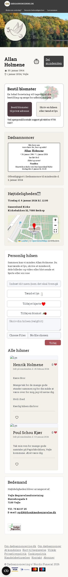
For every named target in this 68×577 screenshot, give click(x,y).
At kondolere (12, 550)
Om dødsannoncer (49, 546)
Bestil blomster (19, 109)
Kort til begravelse (34, 550)
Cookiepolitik (37, 554)
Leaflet (24, 240)
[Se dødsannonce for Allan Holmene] (34, 157)
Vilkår (52, 550)
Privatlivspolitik (15, 554)
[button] (34, 226)
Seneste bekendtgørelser (34, 10)
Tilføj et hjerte (32, 303)
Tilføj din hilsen (53, 343)
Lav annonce (52, 10)
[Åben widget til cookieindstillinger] (6, 571)
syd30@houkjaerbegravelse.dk (36, 512)
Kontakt (37, 557)
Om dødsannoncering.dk (20, 546)
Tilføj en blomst (31, 313)
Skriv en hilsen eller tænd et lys (48, 109)
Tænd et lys (32, 293)
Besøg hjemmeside (20, 518)
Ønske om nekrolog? (13, 10)
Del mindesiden (54, 61)
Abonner (49, 557)
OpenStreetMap (39, 240)
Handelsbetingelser (17, 557)
